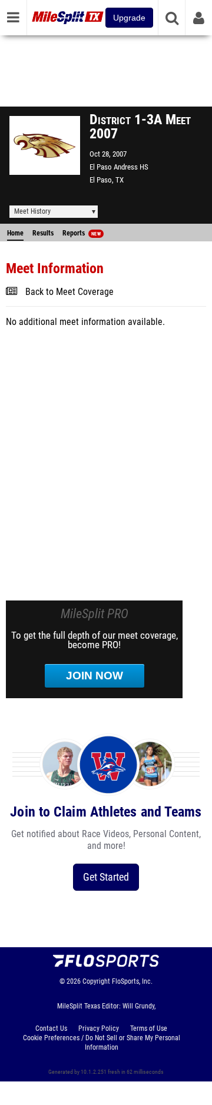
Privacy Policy (98, 1028)
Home (15, 233)
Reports (81, 233)
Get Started (106, 877)
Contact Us (51, 1028)
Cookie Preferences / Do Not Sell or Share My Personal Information (101, 1042)
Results (43, 233)
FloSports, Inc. (132, 981)
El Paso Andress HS (119, 166)
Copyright (96, 981)
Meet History (32, 211)
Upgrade (129, 17)
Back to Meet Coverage (69, 292)
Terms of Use (148, 1028)
